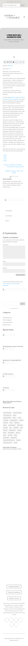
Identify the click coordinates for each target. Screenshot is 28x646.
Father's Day (20, 425)
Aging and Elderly (7, 417)
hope (18, 171)
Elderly (4, 425)
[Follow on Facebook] (8, 2)
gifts (11, 427)
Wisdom (18, 39)
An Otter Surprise (8, 374)
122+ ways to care (7, 415)
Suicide (15, 442)
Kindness (18, 432)
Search (22, 303)
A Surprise (6, 388)
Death (11, 422)
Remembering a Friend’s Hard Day (13, 346)
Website (5, 268)
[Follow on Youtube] (20, 2)
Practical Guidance (8, 322)
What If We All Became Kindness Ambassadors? (12, 402)
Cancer (19, 417)
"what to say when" (17, 412)
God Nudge (16, 427)
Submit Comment (20, 275)
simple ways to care (7, 442)
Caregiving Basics (7, 317)
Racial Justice (6, 437)
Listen (4, 435)
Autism (14, 417)
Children (21, 420)
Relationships (14, 437)
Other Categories (7, 320)
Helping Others (12, 430)
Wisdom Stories (7, 325)
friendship (5, 427)
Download (10, 65)
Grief (21, 427)
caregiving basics (14, 420)
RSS (10, 68)
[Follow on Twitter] (10, 2)
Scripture (18, 440)
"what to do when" (7, 412)
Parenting (10, 435)
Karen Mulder (8, 39)
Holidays (19, 430)
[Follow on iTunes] (15, 2)
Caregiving (7, 171)
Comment (6, 245)
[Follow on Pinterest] (13, 2)
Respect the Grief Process (9, 440)
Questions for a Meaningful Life (12, 360)
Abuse (14, 415)
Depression (16, 422)
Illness (4, 432)
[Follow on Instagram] (18, 2)
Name (4, 261)
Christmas (5, 422)
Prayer (15, 435)
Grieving (14, 39)
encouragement (11, 425)
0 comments (16, 41)
